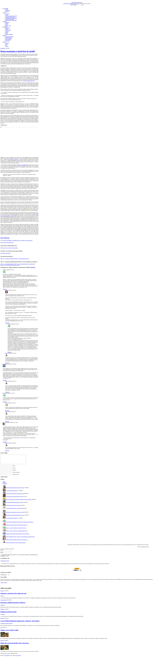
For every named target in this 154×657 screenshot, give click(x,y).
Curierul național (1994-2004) (11, 20)
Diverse (6, 32)
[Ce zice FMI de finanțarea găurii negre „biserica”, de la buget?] (6, 623)
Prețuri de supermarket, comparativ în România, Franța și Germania (18, 499)
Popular (4, 482)
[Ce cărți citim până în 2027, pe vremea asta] (4, 508)
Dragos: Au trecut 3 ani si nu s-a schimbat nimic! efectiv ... (17, 530)
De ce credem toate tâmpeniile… (12, 490)
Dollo (6, 353)
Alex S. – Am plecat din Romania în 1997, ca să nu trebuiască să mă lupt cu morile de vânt (17, 263)
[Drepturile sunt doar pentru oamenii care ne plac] (4, 487)
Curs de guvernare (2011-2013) (11, 15)
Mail (72, 2)
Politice (6, 23)
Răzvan (19, 655)
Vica (16, 655)
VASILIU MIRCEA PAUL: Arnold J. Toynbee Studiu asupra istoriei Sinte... (20, 536)
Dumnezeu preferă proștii (8, 612)
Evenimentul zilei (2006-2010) (11, 18)
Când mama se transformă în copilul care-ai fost (15, 493)
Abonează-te (7, 10)
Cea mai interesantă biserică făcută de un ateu (14, 502)
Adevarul (4, 240)
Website (14, 470)
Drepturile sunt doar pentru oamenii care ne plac (15, 487)
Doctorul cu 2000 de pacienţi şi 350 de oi (12, 602)
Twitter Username (16, 472)
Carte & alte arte (8, 38)
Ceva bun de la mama (9, 36)
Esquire (6, 14)
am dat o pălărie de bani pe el (29, 80)
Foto (6, 45)
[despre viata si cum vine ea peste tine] (67, 3)
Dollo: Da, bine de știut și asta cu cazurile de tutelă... (16, 542)
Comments (5, 483)
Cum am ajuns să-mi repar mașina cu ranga (14, 496)
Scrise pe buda (8, 30)
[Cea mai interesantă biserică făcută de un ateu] (4, 502)
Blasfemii (7, 22)
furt (19, 240)
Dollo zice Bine (73, 3)
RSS (81, 2)
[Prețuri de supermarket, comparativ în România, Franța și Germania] (4, 499)
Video (6, 44)
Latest (4, 481)
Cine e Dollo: (5, 8)
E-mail (14, 467)
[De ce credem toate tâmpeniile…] (4, 490)
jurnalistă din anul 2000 (13, 159)
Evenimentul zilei (3, 599)
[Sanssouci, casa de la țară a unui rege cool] (2, 595)
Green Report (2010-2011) (10, 17)
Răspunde (5, 289)
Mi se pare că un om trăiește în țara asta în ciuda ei (9, 265)
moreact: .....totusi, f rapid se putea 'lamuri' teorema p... (16, 527)
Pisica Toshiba (8, 39)
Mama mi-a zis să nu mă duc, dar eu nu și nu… (14, 643)
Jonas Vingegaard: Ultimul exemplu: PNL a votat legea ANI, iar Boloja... (20, 521)
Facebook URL (16, 474)
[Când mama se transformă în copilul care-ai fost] (4, 493)
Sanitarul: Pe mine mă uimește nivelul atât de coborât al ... (17, 524)
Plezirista (4, 35)
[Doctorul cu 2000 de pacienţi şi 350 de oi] (2, 605)
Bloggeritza (5, 26)
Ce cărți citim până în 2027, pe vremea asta (14, 508)
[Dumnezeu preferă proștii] (2, 614)
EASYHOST (7, 655)
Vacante (6, 46)
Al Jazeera (7, 13)
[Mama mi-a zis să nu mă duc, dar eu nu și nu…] (4, 649)
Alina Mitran (9, 240)
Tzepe (6, 24)
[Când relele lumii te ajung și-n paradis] (4, 505)
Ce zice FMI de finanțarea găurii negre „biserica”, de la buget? (20, 621)
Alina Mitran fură (15, 240)
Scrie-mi (6, 11)
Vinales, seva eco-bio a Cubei (9, 630)
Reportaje (7, 43)
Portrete (6, 28)
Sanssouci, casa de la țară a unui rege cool (13, 593)
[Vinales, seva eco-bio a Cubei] (4, 636)
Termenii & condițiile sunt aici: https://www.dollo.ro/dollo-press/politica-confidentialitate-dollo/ (20, 554)
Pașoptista (5, 21)
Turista (4, 41)
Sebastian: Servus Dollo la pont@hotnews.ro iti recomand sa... (18, 533)
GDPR (6, 9)
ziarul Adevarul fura (28, 240)
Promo (6, 33)
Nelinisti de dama (8, 37)
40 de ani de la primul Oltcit (22, 164)
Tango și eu (7, 40)
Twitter (75, 2)
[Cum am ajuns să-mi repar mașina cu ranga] (4, 496)
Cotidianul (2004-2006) (9, 19)
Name (14, 465)
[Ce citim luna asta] (4, 560)
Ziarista (4, 12)
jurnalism (22, 240)
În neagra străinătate (9, 34)
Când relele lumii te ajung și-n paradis (13, 505)
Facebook (78, 2)
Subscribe (32, 267)
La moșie (7, 31)
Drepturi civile (8, 25)
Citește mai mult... (3, 582)
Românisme (7, 27)
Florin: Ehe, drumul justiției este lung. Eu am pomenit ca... (17, 539)
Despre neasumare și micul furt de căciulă (17, 51)
